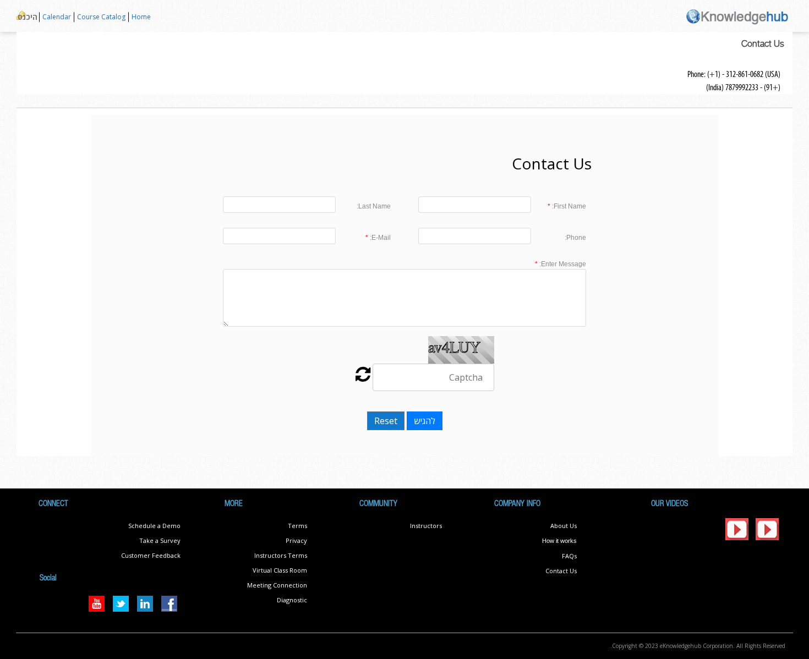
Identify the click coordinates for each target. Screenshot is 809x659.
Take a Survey (160, 540)
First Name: (568, 206)
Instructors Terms (280, 555)
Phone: (575, 237)
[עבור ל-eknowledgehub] (737, 16)
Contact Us (561, 571)
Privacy (296, 540)
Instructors (426, 525)
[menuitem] (141, 17)
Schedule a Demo (154, 525)
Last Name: (374, 206)
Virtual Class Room (280, 570)
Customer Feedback (151, 555)
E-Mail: (379, 237)
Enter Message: (562, 264)
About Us (563, 525)
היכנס (27, 17)
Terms (297, 525)
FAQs (569, 556)
